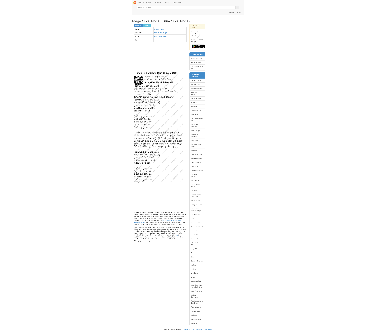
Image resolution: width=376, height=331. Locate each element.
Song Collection (177, 3)
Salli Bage (194, 219)
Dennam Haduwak (196, 261)
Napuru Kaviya (195, 311)
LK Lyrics (140, 2)
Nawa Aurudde (195, 181)
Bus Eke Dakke (195, 84)
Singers (148, 3)
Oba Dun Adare (196, 163)
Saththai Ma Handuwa (194, 136)
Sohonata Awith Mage (196, 146)
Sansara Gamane (196, 239)
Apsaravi (193, 253)
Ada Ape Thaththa (196, 80)
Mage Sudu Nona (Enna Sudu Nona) (197, 286)
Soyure (193, 257)
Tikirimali (194, 103)
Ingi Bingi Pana (195, 235)
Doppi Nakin (195, 191)
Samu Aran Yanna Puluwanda (196, 196)
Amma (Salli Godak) (197, 227)
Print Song (138, 25)
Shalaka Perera (159, 29)
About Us (187, 329)
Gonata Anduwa (196, 111)
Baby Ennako (195, 141)
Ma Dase (194, 265)
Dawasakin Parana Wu (197, 67)
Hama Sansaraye (196, 89)
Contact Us (208, 329)
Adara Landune (196, 201)
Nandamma (194, 107)
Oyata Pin (194, 323)
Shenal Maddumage (160, 33)
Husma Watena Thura (196, 186)
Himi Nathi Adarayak (194, 176)
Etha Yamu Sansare (197, 171)
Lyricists (166, 3)
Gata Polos (194, 167)
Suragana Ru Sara (197, 205)
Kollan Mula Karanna (194, 93)
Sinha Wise (194, 115)
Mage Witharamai (196, 291)
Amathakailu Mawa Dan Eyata (197, 302)
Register (231, 12)
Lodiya (193, 277)
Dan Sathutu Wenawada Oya (196, 210)
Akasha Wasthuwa (196, 307)
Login (239, 12)
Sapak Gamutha (196, 319)
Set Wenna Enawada (194, 126)
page (176, 235)
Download (147, 25)
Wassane (194, 151)
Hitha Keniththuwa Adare (196, 244)
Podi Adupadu (195, 215)
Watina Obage (195, 131)
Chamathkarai (195, 223)
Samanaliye (194, 231)
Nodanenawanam (196, 159)
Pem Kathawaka (196, 62)
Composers (157, 3)
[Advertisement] (160, 57)
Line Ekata (194, 273)
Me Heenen (194, 315)
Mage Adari (194, 249)
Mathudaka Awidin (196, 155)
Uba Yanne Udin (196, 281)
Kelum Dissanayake (160, 36)
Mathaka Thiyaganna (194, 296)
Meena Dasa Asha (196, 58)
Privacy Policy (197, 329)
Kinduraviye (194, 269)
